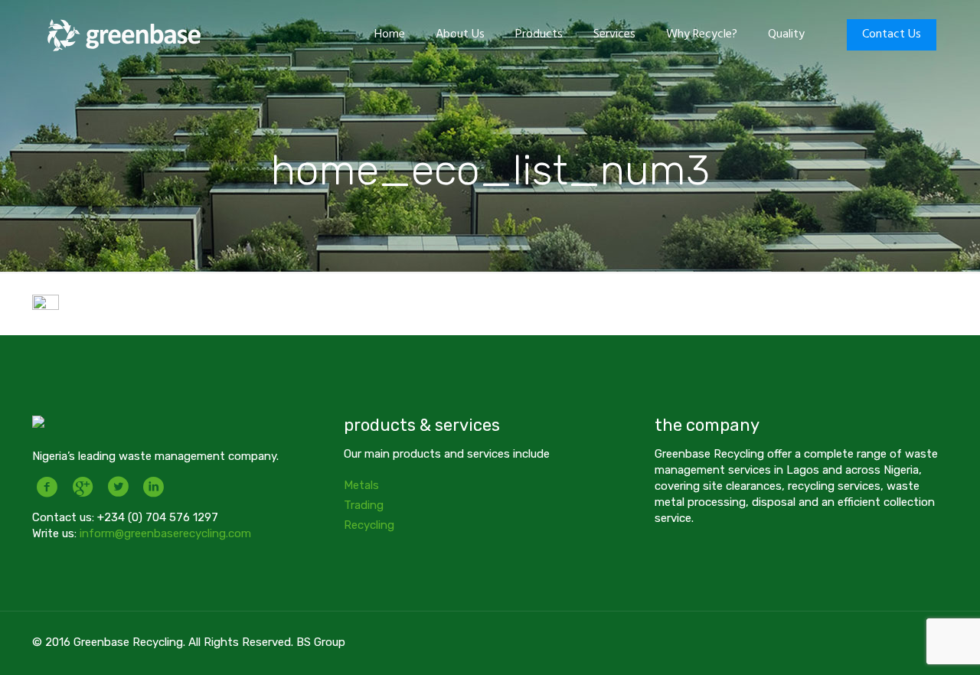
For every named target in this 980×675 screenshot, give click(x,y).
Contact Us (891, 34)
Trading (364, 505)
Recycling (369, 525)
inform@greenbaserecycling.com (165, 533)
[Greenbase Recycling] (124, 34)
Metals (361, 485)
